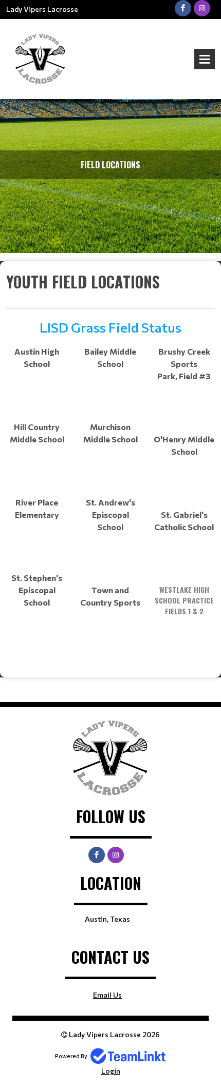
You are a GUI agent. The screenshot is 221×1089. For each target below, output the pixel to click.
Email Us (107, 994)
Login (110, 1070)
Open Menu (204, 59)
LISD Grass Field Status (110, 327)
